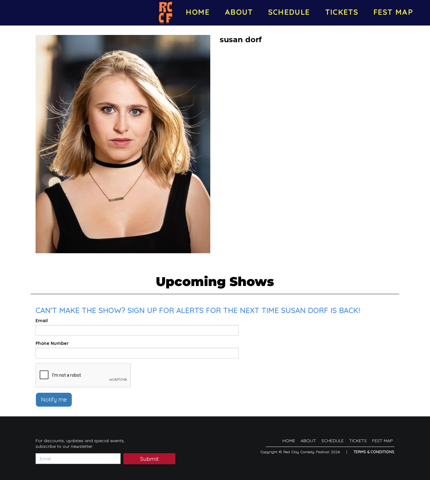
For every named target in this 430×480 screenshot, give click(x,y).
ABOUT (239, 12)
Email (42, 320)
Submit (149, 459)
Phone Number (52, 343)
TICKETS (342, 12)
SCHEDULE (289, 12)
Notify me (54, 399)
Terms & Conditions (374, 451)
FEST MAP (393, 12)
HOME (197, 12)
